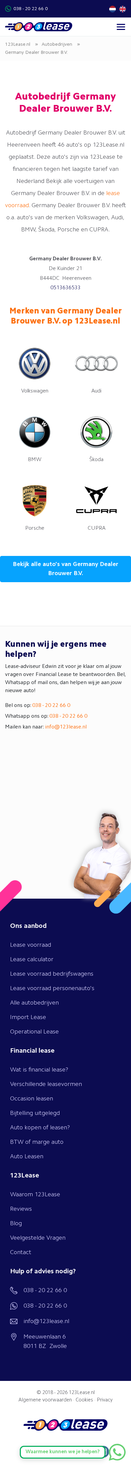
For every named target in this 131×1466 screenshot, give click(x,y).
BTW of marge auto (36, 1142)
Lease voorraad (30, 945)
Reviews (21, 1209)
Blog (16, 1223)
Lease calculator (31, 959)
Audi (96, 391)
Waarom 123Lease (35, 1195)
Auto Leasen (26, 1157)
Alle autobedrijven (34, 1003)
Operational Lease (34, 1032)
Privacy (105, 1400)
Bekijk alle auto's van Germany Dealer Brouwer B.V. (65, 568)
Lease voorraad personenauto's (52, 988)
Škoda (96, 459)
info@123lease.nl (66, 727)
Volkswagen (34, 391)
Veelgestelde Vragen (38, 1238)
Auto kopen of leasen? (40, 1128)
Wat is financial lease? (39, 1070)
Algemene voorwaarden (45, 1400)
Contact (20, 1252)
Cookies (84, 1400)
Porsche (34, 528)
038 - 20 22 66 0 (30, 8)
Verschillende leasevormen (46, 1084)
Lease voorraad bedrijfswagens (51, 974)
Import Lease (28, 1017)
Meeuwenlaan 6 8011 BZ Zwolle (45, 1341)
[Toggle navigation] (121, 27)
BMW (34, 459)
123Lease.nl (82, 1392)
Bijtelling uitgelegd (35, 1113)
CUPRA (96, 528)
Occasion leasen (31, 1099)
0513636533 (65, 288)
